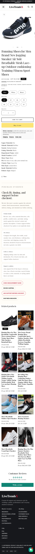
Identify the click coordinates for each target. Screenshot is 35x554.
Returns (11, 137)
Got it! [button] (29, 550)
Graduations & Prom (8, 514)
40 (4, 104)
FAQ (3, 531)
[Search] (28, 7)
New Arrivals (23, 516)
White (13, 92)
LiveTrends (16, 7)
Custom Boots (6, 523)
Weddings (5, 511)
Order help (18, 137)
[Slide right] (22, 47)
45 (11, 100)
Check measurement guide (12, 283)
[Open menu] (3, 7)
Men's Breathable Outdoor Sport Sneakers (9, 418)
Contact (4, 538)
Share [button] (5, 176)
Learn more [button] (21, 551)
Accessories (23, 511)
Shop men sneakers (10, 298)
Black (22, 92)
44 (4, 100)
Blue (5, 92)
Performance (6, 518)
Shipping (4, 81)
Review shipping (8, 288)
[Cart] (32, 7)
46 (17, 100)
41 (11, 104)
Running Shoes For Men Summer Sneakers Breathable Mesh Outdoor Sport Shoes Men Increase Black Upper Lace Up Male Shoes (25, 455)
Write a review (17, 485)
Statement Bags (24, 514)
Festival (4, 521)
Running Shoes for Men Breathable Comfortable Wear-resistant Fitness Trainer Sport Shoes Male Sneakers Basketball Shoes (9, 337)
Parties (4, 516)
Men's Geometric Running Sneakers (23, 418)
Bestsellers (23, 518)
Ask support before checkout (13, 293)
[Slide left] (13, 47)
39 (24, 100)
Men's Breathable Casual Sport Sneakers (8, 450)
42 (17, 104)
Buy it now (17, 125)
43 (24, 104)
